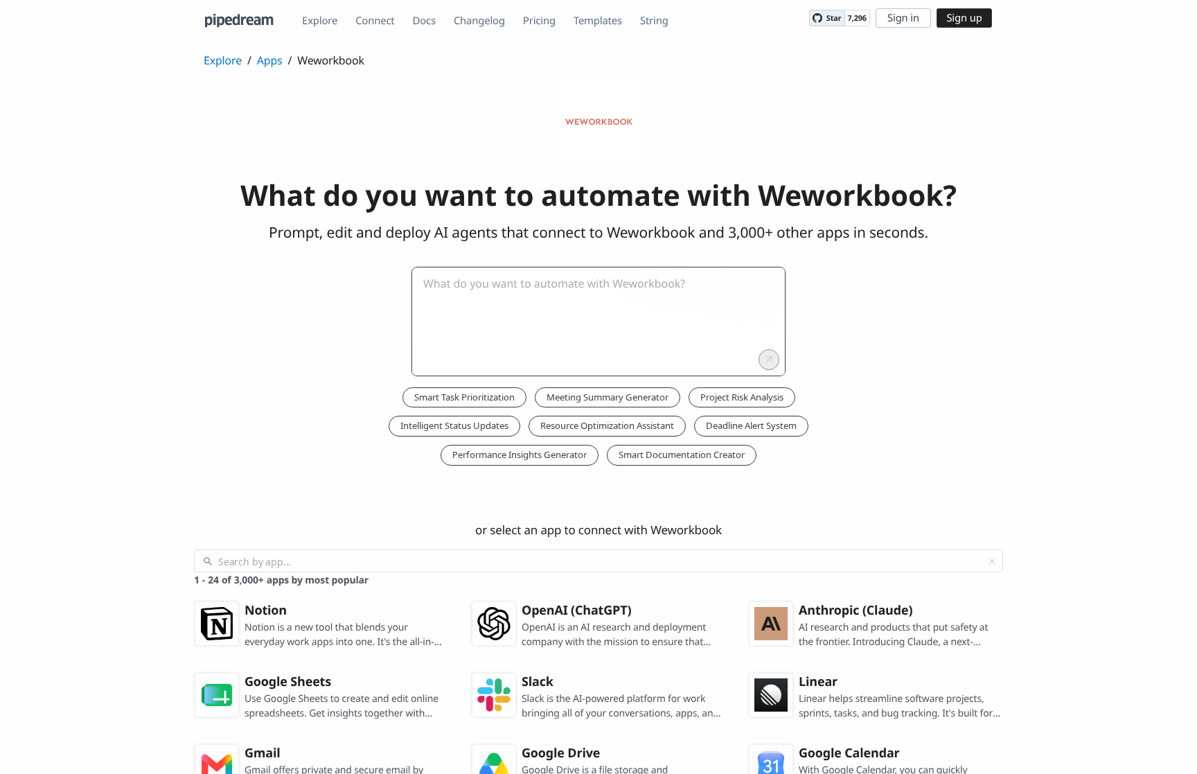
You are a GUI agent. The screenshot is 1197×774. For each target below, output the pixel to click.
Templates (598, 21)
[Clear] (992, 561)
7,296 (857, 18)
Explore (319, 21)
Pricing (539, 21)
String (654, 21)
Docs (424, 21)
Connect (374, 21)
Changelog (479, 21)
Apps (270, 60)
